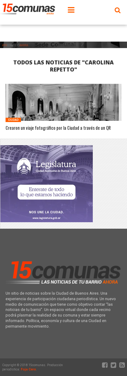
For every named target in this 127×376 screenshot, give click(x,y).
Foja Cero (28, 369)
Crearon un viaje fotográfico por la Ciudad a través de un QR (58, 128)
